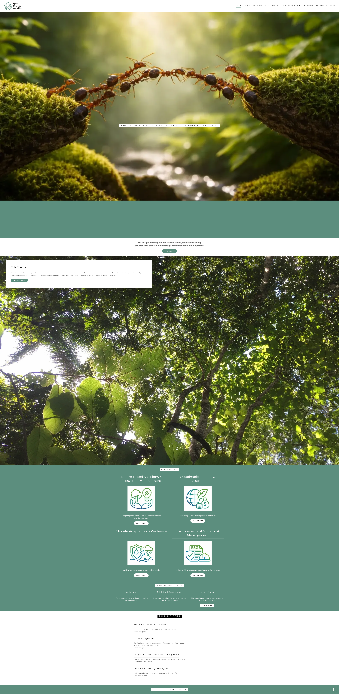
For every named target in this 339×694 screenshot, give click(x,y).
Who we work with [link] (291, 6)
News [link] (332, 6)
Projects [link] (308, 6)
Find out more (19, 280)
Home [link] (238, 6)
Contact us (169, 251)
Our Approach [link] (272, 6)
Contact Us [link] (321, 6)
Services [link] (257, 6)
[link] (13, 6)
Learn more (141, 523)
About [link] (247, 6)
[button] (334, 689)
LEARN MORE (198, 521)
